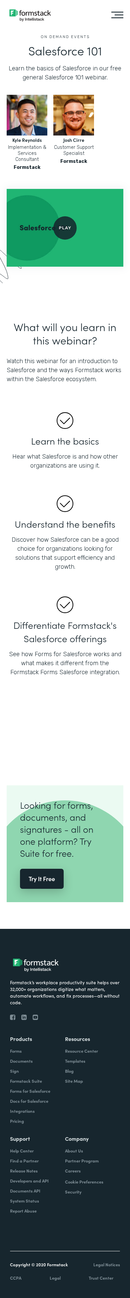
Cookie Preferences (84, 1182)
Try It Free (42, 878)
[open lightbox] (65, 228)
